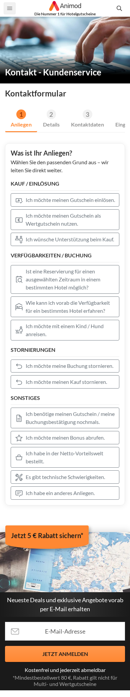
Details (51, 124)
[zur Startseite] (65, 6)
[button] (65, 200)
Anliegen (21, 124)
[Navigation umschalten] (10, 8)
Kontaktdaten (87, 124)
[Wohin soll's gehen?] (120, 8)
